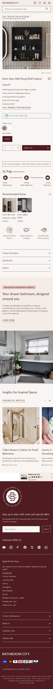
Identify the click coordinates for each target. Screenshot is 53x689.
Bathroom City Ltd (12, 669)
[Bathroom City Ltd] (10, 3)
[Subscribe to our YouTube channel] (3, 547)
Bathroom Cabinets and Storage (18, 16)
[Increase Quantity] (18, 147)
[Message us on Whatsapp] (46, 547)
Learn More (9, 320)
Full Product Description (17, 108)
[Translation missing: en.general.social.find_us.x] (32, 547)
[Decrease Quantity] (5, 147)
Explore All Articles (14, 400)
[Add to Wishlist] (49, 79)
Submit (46, 529)
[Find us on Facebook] (25, 547)
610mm (7, 139)
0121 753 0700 (7, 573)
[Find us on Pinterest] (39, 547)
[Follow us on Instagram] (10, 547)
